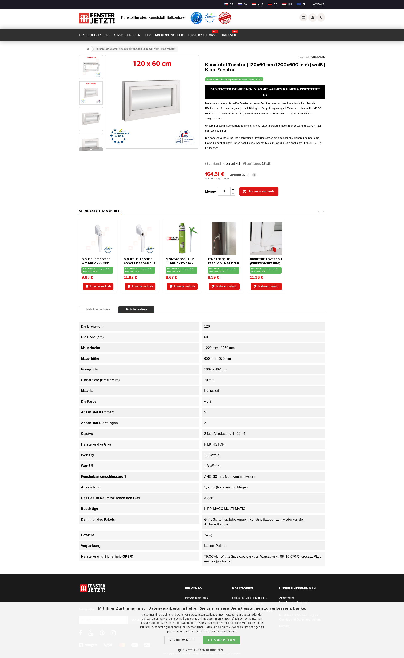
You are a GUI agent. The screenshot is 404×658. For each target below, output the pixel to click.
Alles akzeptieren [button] (221, 640)
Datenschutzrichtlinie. (223, 631)
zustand (214, 163)
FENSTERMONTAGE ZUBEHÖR (164, 35)
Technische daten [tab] (136, 309)
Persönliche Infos (196, 597)
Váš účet (312, 17)
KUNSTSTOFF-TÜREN (127, 35)
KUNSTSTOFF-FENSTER (93, 35)
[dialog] (202, 630)
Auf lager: (253, 163)
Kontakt (318, 4)
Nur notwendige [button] (182, 640)
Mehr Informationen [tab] (98, 309)
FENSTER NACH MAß (202, 34)
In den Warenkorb (258, 191)
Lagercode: (305, 57)
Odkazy (303, 17)
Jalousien (229, 34)
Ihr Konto (193, 588)
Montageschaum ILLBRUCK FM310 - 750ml (180, 263)
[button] (202, 650)
